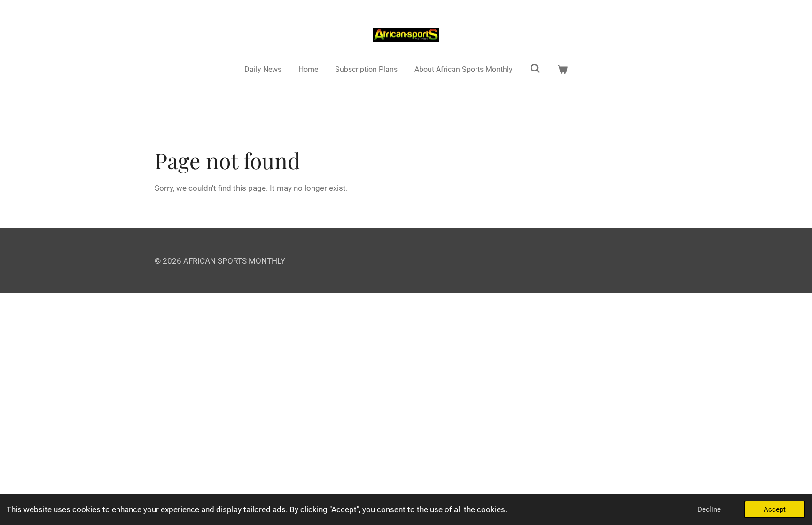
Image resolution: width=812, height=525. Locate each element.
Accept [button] (775, 509)
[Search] (535, 68)
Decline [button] (709, 509)
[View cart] (562, 69)
